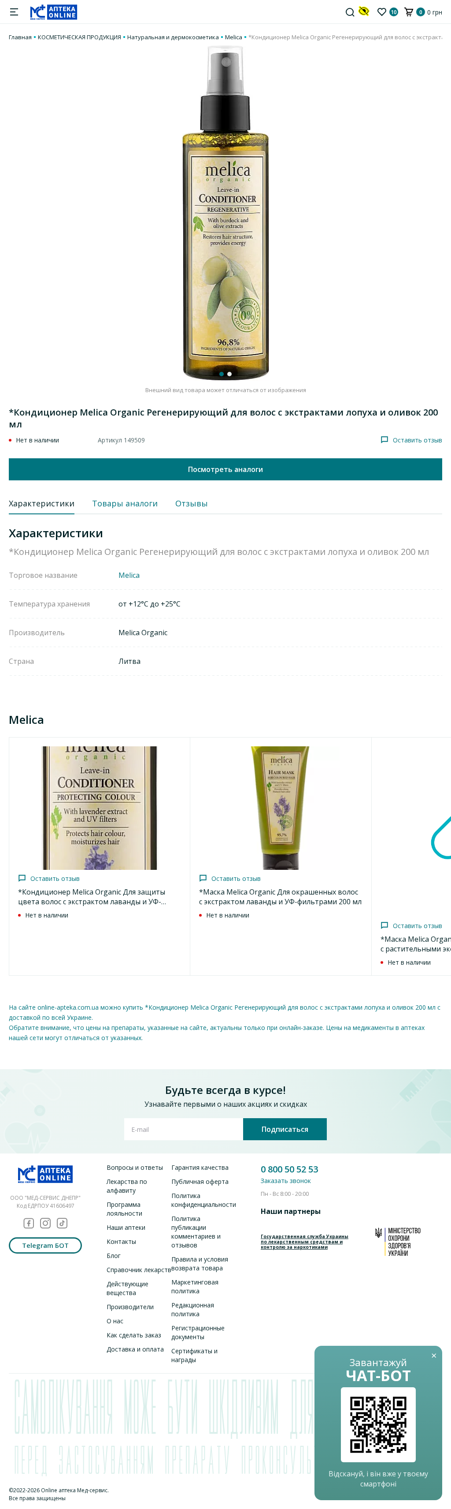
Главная (20, 37)
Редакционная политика (192, 1309)
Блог (114, 1255)
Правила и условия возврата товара (199, 1263)
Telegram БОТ (45, 1245)
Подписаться (285, 1129)
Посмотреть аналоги (225, 469)
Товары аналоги (125, 503)
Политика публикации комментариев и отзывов (196, 1231)
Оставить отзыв (417, 440)
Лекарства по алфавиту (127, 1185)
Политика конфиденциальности (203, 1200)
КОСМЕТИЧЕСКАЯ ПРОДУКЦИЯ (79, 37)
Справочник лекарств (139, 1270)
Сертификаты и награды (194, 1355)
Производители (130, 1307)
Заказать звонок (286, 1180)
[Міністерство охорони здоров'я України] (398, 1242)
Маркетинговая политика (194, 1286)
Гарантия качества (200, 1167)
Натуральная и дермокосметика (173, 37)
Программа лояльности (124, 1208)
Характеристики (41, 503)
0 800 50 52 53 (289, 1169)
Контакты (121, 1241)
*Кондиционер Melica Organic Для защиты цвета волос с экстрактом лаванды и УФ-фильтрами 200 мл (91, 901)
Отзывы (191, 503)
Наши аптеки (126, 1227)
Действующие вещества (127, 1288)
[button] (221, 374)
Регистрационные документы (198, 1332)
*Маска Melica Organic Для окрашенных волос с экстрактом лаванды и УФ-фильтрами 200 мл (280, 896)
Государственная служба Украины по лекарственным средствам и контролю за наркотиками (304, 1242)
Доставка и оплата (135, 1349)
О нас (115, 1321)
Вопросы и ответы (135, 1167)
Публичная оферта (200, 1181)
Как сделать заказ (134, 1335)
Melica (233, 37)
